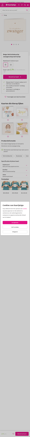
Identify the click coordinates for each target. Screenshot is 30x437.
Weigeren (15, 232)
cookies (25, 208)
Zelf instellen (15, 227)
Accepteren (15, 222)
